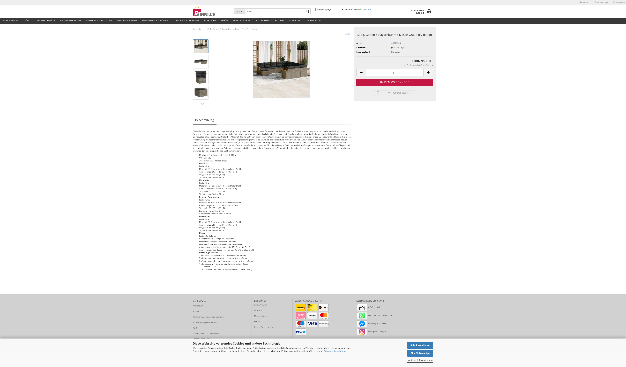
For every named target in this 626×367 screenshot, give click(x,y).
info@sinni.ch (374, 307)
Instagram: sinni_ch (377, 331)
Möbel (27, 20)
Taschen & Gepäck (45, 20)
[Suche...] (307, 11)
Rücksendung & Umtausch (204, 322)
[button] (584, 2)
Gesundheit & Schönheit (156, 20)
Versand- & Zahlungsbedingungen (208, 316)
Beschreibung (204, 120)
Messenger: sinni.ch (377, 323)
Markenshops (260, 316)
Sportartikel (314, 20)
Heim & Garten (11, 20)
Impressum (198, 305)
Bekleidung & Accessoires (270, 20)
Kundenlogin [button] (602, 2)
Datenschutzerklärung (334, 351)
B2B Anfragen (260, 304)
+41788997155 (385, 315)
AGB (195, 327)
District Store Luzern (263, 327)
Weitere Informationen (420, 360)
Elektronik (295, 20)
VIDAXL (348, 34)
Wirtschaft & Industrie (99, 20)
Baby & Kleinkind (242, 20)
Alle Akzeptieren (420, 345)
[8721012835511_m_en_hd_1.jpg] (281, 69)
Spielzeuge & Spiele (127, 20)
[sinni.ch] (211, 11)
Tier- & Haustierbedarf (186, 20)
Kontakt (196, 311)
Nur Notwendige (420, 353)
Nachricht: (373, 315)
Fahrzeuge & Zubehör (216, 20)
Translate (366, 9)
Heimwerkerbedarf (70, 20)
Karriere (258, 310)
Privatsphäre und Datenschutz (206, 333)
